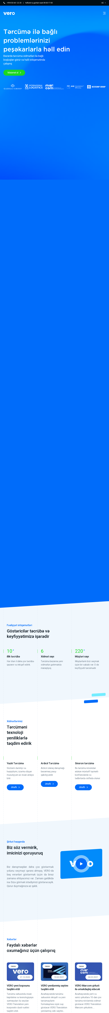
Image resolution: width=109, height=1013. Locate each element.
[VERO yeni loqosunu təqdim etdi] (20, 971)
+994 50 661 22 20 (14, 3)
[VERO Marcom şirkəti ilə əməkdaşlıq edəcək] (88, 971)
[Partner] (12, 87)
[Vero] (9, 13)
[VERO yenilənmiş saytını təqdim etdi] (54, 971)
